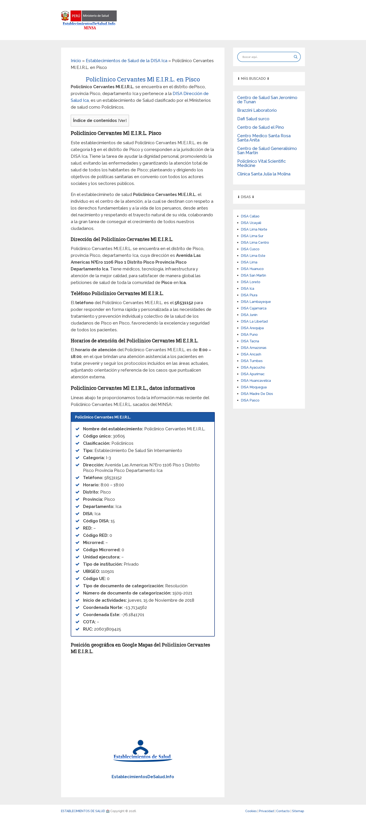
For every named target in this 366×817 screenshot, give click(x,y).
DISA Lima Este (253, 256)
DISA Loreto (250, 282)
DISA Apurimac (253, 374)
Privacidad (267, 811)
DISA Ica (247, 289)
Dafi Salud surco (253, 118)
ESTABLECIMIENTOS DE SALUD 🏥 (85, 811)
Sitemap (298, 811)
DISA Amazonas (253, 348)
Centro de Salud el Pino (260, 127)
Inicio (76, 60)
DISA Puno (249, 335)
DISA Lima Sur (252, 236)
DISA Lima (249, 262)
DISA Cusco (250, 249)
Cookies (251, 811)
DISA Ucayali (251, 223)
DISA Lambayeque (256, 302)
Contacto (283, 811)
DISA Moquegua (254, 387)
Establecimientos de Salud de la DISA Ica (126, 60)
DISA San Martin (253, 275)
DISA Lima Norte (254, 229)
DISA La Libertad (254, 321)
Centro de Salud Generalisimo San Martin (267, 150)
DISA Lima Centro (255, 243)
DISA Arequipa (252, 328)
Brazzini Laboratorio (257, 110)
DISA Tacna (250, 341)
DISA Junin (249, 315)
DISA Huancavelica (256, 381)
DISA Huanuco (252, 269)
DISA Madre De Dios (257, 394)
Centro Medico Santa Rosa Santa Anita (264, 138)
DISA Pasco (250, 400)
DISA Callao (250, 216)
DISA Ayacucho (253, 367)
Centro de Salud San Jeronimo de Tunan (267, 99)
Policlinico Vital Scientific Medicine (261, 163)
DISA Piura (249, 295)
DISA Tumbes (252, 361)
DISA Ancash (251, 354)
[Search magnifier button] (296, 57)
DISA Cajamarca (253, 308)
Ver (122, 120)
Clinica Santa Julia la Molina (263, 173)
